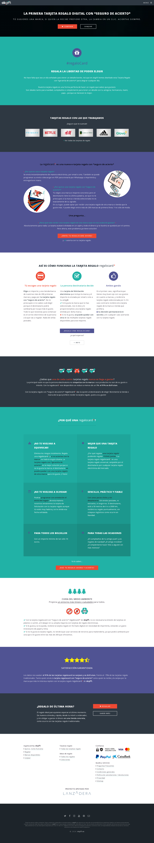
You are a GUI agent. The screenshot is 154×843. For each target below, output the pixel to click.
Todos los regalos (68, 757)
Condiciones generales (106, 772)
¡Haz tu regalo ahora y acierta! (77, 568)
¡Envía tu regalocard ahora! (77, 236)
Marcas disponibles (32, 755)
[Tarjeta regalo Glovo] (87, 133)
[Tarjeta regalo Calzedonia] (123, 133)
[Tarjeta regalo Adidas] (69, 133)
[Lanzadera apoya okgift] (77, 794)
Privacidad (101, 778)
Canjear (88, 26)
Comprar (68, 26)
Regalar (106, 706)
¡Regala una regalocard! (77, 331)
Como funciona (37, 749)
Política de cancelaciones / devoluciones (113, 775)
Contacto (100, 769)
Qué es (27, 749)
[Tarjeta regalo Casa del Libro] (51, 133)
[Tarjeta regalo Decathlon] (105, 133)
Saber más (105, 713)
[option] (34, 133)
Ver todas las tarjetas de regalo (77, 140)
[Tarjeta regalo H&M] (34, 133)
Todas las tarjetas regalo (71, 749)
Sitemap (100, 781)
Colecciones (65, 760)
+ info (77, 343)
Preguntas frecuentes (105, 766)
